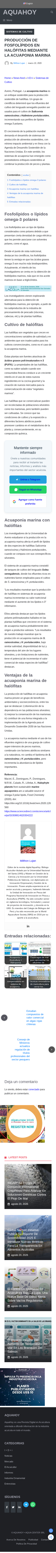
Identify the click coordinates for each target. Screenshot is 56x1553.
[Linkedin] (28, 926)
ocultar (26, 175)
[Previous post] (4, 1018)
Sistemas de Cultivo (19, 31)
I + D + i (8, 1450)
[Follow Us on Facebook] (6, 1507)
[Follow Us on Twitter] (13, 1507)
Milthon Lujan (19, 63)
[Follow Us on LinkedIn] (19, 1507)
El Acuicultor (10, 1467)
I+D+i (30, 78)
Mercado (8, 1461)
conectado (33, 1089)
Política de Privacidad (26, 1543)
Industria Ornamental (14, 1478)
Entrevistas (10, 1483)
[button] (52, 12)
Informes (8, 1472)
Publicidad (33, 1539)
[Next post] (51, 1049)
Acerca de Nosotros (15, 1539)
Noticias (8, 1456)
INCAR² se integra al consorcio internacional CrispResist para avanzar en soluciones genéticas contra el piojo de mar (26, 1190)
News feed (19, 78)
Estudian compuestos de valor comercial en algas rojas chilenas (35, 1018)
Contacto (45, 1539)
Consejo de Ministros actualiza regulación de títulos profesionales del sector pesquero (20, 1049)
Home (7, 78)
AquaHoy (20, 12)
